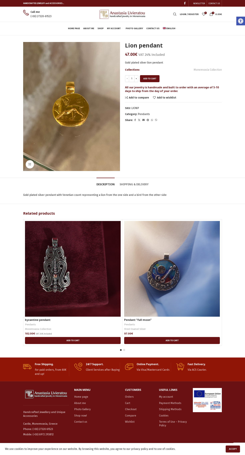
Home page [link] (81, 396)
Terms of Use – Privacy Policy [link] (173, 423)
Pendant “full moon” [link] (138, 320)
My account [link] (166, 396)
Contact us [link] (80, 421)
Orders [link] (129, 396)
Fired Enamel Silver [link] (135, 329)
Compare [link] (130, 415)
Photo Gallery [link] (82, 409)
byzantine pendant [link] (37, 320)
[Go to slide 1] (121, 350)
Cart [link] (127, 403)
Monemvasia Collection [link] (208, 69)
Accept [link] (233, 449)
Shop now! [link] (80, 415)
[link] (240, 21)
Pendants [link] (144, 114)
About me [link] (80, 403)
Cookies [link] (163, 415)
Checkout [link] (130, 409)
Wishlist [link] (129, 421)
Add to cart (149, 78)
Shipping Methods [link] (170, 409)
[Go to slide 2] (124, 350)
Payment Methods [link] (170, 403)
